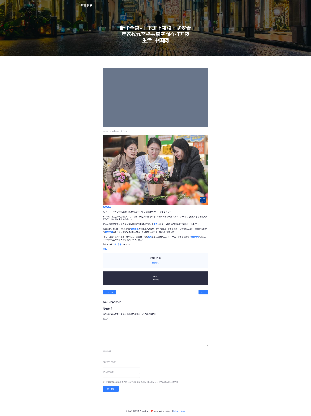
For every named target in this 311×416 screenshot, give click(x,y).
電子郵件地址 (109, 362)
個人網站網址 (109, 372)
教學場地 (107, 207)
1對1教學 (117, 244)
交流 (155, 224)
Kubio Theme (179, 411)
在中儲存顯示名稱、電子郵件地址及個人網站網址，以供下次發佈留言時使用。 (143, 382)
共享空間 (109, 232)
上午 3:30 (124, 131)
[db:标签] (156, 279)
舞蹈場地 (195, 237)
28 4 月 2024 (114, 131)
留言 (105, 319)
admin (105, 131)
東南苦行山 (155, 263)
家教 (150, 237)
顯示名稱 (107, 351)
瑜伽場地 (134, 229)
